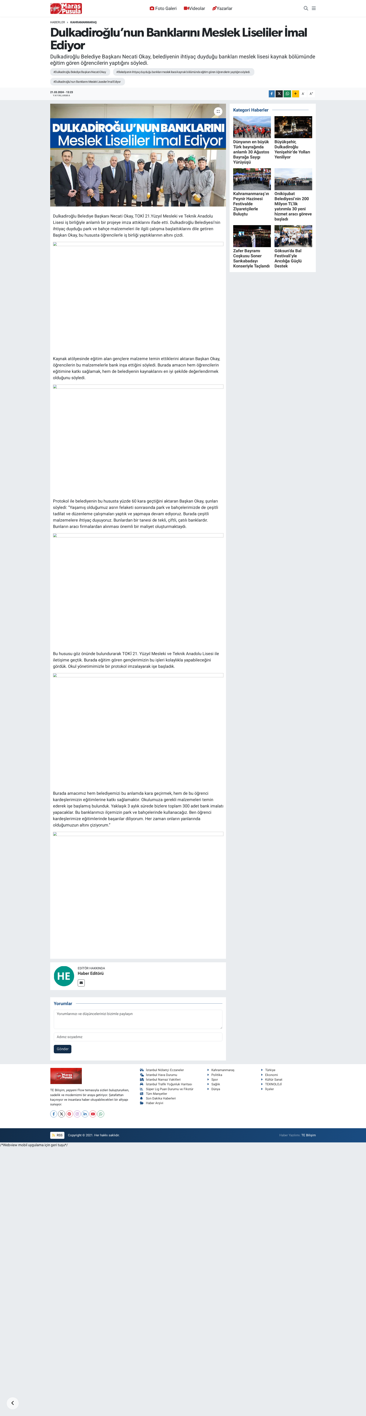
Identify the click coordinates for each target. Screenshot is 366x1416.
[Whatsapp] (100, 1113)
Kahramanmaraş (83, 22)
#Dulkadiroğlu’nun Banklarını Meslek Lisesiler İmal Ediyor (87, 81)
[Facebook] (53, 1113)
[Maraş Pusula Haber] (66, 8)
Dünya (215, 1089)
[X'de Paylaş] (279, 93)
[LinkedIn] (85, 1113)
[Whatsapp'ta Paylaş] (287, 93)
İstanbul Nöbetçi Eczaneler (165, 1070)
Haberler (57, 22)
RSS (59, 1135)
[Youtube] (92, 1113)
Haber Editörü (91, 973)
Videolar (197, 8)
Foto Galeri (166, 8)
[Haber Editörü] (64, 976)
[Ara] (306, 8)
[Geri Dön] (12, 1403)
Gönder (63, 1049)
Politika (216, 1075)
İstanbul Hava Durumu (161, 1075)
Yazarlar (224, 8)
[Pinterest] (69, 1113)
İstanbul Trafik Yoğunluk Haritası (169, 1084)
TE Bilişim (308, 1135)
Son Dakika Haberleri (161, 1098)
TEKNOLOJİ (273, 1084)
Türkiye (270, 1070)
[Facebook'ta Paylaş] (272, 93)
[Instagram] (77, 1113)
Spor (214, 1079)
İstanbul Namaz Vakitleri (163, 1079)
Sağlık (215, 1084)
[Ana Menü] (314, 8)
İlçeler (269, 1089)
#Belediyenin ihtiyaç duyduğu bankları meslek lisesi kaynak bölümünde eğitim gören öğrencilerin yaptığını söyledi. (183, 72)
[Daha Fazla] (295, 93)
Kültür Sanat (273, 1079)
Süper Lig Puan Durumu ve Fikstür (169, 1089)
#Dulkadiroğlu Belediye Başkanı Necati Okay (79, 72)
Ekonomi (271, 1075)
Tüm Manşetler (156, 1094)
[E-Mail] (81, 982)
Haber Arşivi (154, 1103)
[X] (61, 1113)
